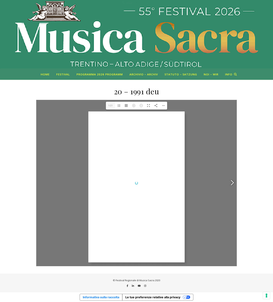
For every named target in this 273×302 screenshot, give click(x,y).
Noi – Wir (211, 74)
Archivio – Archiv (143, 74)
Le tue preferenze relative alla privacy (152, 297)
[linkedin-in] (133, 285)
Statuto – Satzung (181, 74)
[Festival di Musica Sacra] (136, 34)
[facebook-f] (128, 285)
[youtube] (139, 285)
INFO (228, 74)
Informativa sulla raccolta (101, 297)
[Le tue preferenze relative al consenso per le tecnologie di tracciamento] (266, 295)
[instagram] (145, 285)
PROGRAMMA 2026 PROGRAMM (100, 74)
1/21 (110, 105)
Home (45, 74)
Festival (63, 74)
